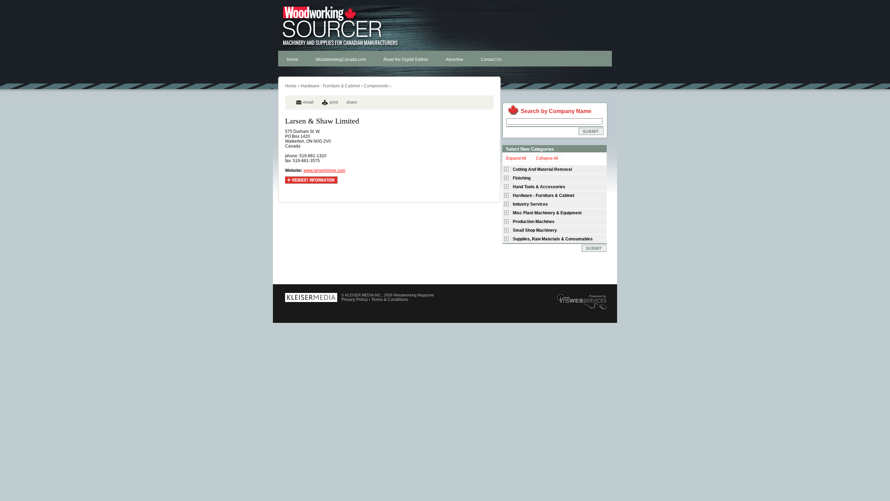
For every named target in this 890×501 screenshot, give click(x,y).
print (334, 102)
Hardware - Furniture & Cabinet (330, 86)
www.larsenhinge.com (324, 170)
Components (376, 86)
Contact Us (491, 59)
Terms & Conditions (389, 299)
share (351, 102)
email (308, 102)
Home (292, 59)
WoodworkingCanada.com (341, 59)
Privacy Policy (354, 299)
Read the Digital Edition (405, 59)
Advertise (454, 59)
